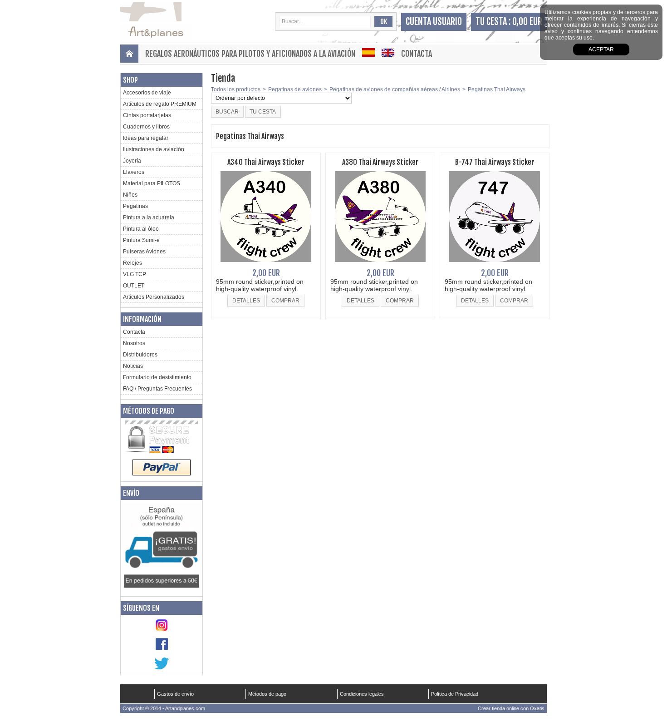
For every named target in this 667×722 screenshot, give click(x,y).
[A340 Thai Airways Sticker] (266, 265)
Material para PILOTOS (151, 183)
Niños (130, 195)
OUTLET (133, 285)
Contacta (416, 54)
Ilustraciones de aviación (153, 149)
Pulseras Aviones (144, 251)
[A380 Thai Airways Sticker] (380, 265)
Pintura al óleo (141, 229)
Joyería (132, 161)
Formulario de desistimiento (157, 377)
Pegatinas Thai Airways (496, 89)
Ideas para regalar (145, 138)
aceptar (601, 49)
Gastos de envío (175, 694)
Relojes (132, 263)
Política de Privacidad (454, 694)
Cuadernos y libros (146, 127)
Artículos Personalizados (153, 297)
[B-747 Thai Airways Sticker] (494, 265)
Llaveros (133, 172)
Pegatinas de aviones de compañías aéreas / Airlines (394, 89)
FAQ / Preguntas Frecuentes (157, 389)
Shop (130, 79)
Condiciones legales (362, 694)
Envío (131, 493)
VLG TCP (134, 274)
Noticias (133, 366)
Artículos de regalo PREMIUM (159, 104)
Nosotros (134, 343)
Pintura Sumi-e (141, 240)
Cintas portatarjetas (147, 115)
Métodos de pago (148, 410)
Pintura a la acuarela (148, 217)
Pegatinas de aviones (295, 89)
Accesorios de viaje (147, 92)
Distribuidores (140, 354)
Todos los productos (235, 89)
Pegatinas (135, 206)
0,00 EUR (527, 21)
